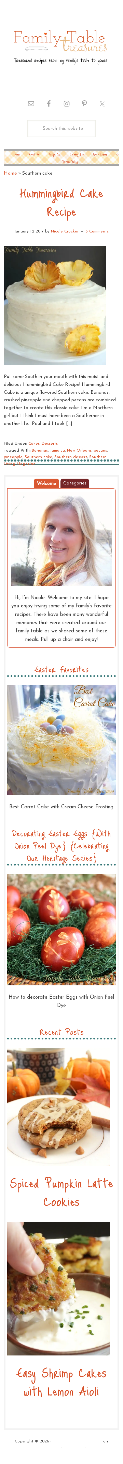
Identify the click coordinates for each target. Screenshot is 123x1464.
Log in (93, 1448)
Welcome (46, 483)
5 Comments (97, 231)
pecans (100, 451)
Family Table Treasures (60, 46)
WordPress (73, 1448)
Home (10, 173)
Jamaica (57, 451)
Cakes (34, 444)
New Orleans (79, 451)
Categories (74, 483)
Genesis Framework (42, 1448)
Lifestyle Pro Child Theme (77, 1441)
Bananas (40, 451)
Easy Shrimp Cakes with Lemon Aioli (61, 1381)
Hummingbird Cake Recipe (61, 201)
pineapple (13, 457)
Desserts (50, 444)
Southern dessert (70, 457)
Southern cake (38, 457)
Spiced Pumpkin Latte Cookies (61, 1191)
